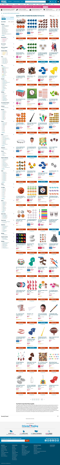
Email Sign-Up (3, 453)
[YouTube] (55, 440)
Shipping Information (15, 452)
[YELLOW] (34, 337)
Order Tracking (14, 448)
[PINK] (29, 337)
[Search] (47, 2)
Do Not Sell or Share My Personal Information (40, 451)
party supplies (52, 406)
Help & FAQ (13, 447)
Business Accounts (3, 448)
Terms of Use (35, 447)
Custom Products (52, 446)
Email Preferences (14, 459)
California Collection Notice (37, 448)
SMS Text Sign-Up (3, 454)
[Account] (55, 1)
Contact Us (13, 446)
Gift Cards (2, 451)
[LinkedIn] (48, 440)
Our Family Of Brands (25, 453)
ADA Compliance (14, 458)
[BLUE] (43, 171)
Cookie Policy (35, 453)
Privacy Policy (36, 446)
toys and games (20, 410)
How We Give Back (24, 447)
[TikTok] (53, 440)
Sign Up (27, 440)
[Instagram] (58, 440)
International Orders (15, 454)
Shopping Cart (14, 453)
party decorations (42, 409)
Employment (23, 448)
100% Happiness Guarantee (25, 452)
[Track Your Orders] (51, 1)
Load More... (3, 35)
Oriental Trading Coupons (4, 452)
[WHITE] (30, 337)
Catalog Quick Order (4, 446)
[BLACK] (32, 337)
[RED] (42, 171)
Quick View (21, 40)
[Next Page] (44, 399)
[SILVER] (31, 337)
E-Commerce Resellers (37, 452)
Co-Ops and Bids (3, 447)
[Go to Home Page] (1, 13)
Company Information (25, 446)
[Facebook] (46, 440)
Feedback (59, 233)
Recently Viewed (4, 416)
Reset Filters (12, 17)
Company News (24, 454)
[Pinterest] (50, 440)
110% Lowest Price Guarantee (26, 451)
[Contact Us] (53, 1)
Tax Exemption (14, 457)
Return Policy (14, 451)
